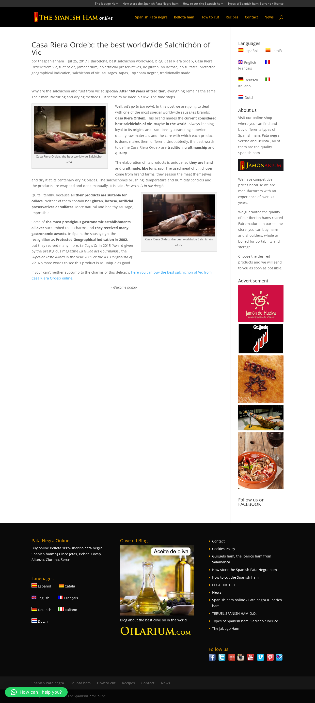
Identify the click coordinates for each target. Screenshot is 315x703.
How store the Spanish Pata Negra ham (150, 4)
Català (276, 50)
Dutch (249, 97)
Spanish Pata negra (151, 17)
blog (158, 61)
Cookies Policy (223, 548)
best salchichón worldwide (131, 61)
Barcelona (99, 61)
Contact (251, 17)
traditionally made (175, 73)
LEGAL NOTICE (224, 585)
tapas (123, 73)
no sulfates (188, 67)
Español (251, 50)
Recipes (232, 17)
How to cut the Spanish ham (203, 4)
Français (70, 598)
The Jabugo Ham (106, 4)
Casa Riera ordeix (178, 61)
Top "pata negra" (144, 73)
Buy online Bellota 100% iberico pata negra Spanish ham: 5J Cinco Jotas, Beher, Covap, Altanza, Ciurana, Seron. (67, 554)
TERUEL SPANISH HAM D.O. (234, 613)
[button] (36, 692)
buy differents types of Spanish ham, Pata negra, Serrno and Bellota (259, 135)
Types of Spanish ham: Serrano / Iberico (256, 4)
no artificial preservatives (120, 67)
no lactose (169, 67)
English (249, 62)
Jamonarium (87, 67)
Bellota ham (184, 17)
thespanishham (51, 61)
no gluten (151, 67)
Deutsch (251, 80)
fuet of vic (67, 67)
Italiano (70, 609)
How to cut (210, 17)
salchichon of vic (86, 73)
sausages (109, 73)
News (269, 17)
